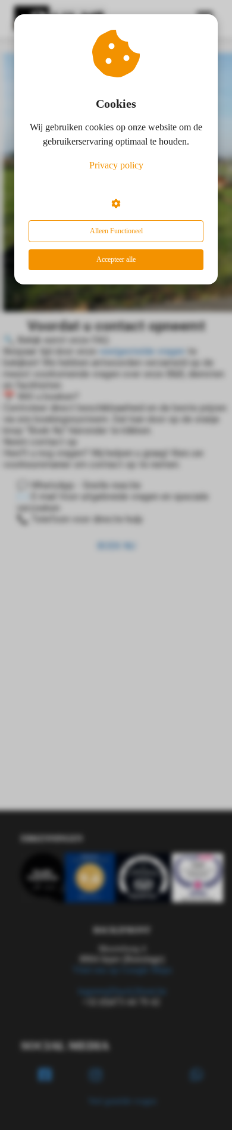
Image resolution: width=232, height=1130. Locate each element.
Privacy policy (116, 165)
